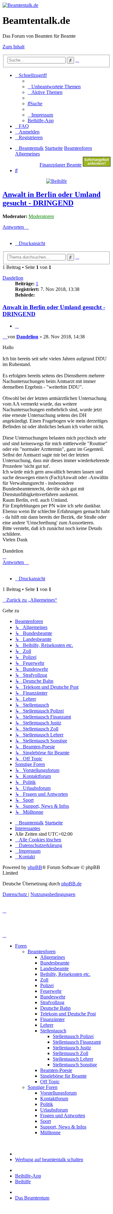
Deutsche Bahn (55, 1008)
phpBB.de (71, 883)
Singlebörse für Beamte (63, 1076)
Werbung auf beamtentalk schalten (49, 1159)
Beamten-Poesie (56, 1070)
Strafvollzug (52, 1002)
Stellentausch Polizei (73, 1036)
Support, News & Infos (63, 1126)
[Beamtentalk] (20, 5)
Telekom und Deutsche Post (68, 1013)
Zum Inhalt (13, 46)
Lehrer (46, 1025)
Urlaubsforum (54, 1110)
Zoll (44, 979)
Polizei (47, 985)
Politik (46, 1104)
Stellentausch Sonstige (75, 1064)
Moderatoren (41, 216)
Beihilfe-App (28, 1175)
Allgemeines (52, 957)
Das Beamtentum (32, 1197)
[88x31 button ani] (96, 164)
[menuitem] (54, 86)
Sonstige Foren (42, 1087)
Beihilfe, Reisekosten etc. (65, 974)
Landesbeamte (54, 968)
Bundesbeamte (54, 962)
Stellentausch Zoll (70, 1053)
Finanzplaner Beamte (61, 164)
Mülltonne (50, 1132)
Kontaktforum (54, 1098)
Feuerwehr (51, 991)
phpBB (35, 867)
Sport (45, 1121)
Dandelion (13, 278)
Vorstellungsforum (58, 1093)
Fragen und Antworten (62, 1115)
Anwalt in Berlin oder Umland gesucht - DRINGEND (51, 198)
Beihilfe (23, 1181)
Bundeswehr (52, 996)
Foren (21, 946)
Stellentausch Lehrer (73, 1059)
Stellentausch (53, 1030)
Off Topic (50, 1081)
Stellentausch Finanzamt (77, 1042)
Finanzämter (52, 1019)
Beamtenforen (42, 951)
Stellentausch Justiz (72, 1047)
